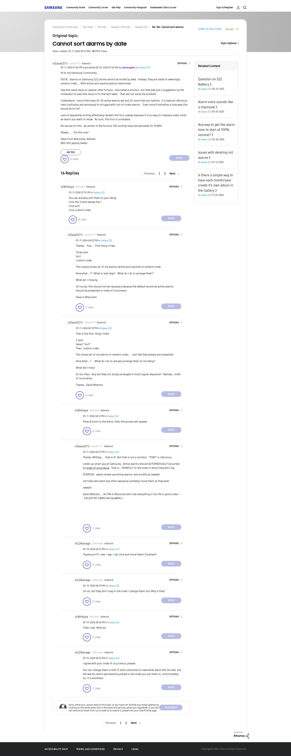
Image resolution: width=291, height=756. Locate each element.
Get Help (116, 7)
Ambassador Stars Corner (163, 7)
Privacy (118, 749)
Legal (135, 749)
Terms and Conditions (90, 749)
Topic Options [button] (229, 43)
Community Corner (98, 7)
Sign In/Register (224, 7)
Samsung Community (65, 27)
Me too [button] (71, 152)
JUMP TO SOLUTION (209, 29)
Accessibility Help (56, 749)
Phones (102, 27)
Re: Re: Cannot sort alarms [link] (168, 27)
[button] (184, 63)
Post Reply (171, 707)
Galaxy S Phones (120, 27)
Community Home (75, 7)
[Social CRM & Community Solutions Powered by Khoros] (241, 734)
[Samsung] (53, 7)
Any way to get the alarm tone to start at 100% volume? (216, 130)
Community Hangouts (135, 7)
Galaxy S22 (141, 27)
